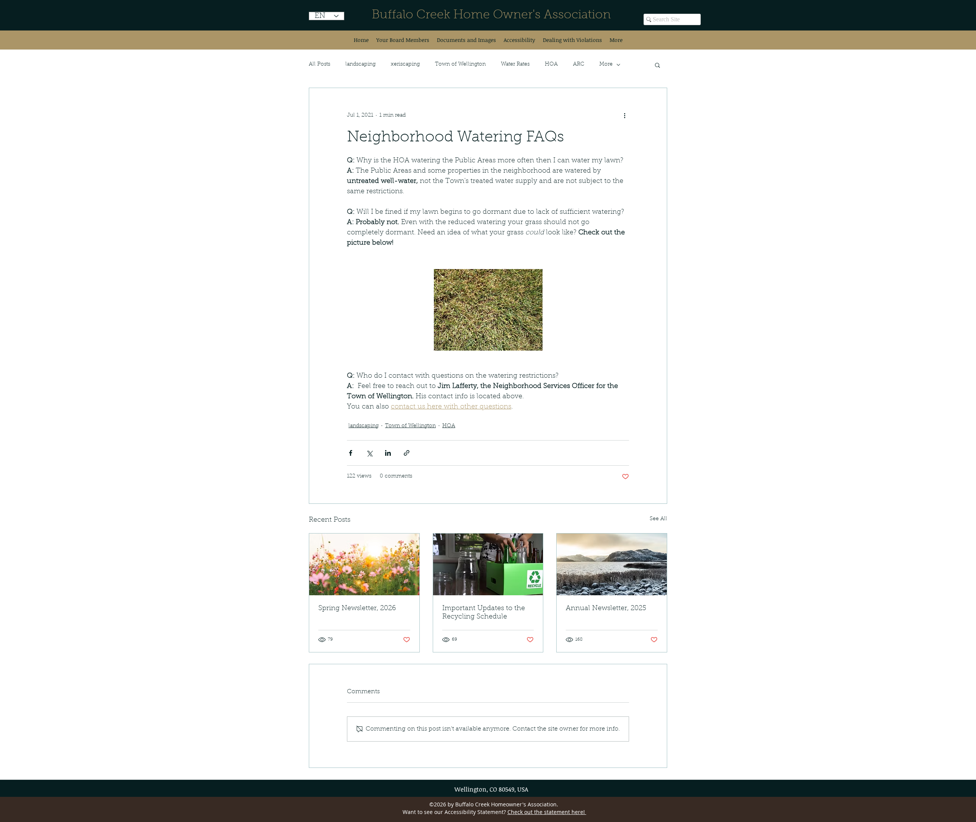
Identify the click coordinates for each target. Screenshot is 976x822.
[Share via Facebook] (350, 453)
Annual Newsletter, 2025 (606, 608)
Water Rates (515, 64)
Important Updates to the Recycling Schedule (483, 612)
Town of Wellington (460, 64)
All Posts (319, 64)
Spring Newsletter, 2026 (357, 608)
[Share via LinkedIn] (388, 453)
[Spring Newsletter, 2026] (364, 564)
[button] (657, 65)
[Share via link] (406, 453)
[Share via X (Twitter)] (369, 453)
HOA (551, 64)
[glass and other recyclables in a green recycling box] (488, 564)
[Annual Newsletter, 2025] (612, 564)
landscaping (360, 64)
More (606, 64)
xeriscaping (405, 64)
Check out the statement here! (546, 812)
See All (658, 519)
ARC (578, 64)
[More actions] (624, 115)
